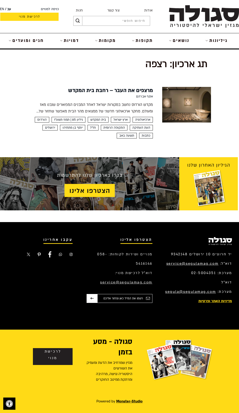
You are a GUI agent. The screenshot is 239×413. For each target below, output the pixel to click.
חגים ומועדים (28, 40)
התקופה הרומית (114, 128)
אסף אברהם (144, 96)
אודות (148, 10)
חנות (79, 10)
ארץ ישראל (120, 120)
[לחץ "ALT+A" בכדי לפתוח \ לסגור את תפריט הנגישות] (9, 404)
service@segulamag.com (192, 263)
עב (9, 9)
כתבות (146, 136)
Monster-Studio (129, 401)
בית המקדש (98, 120)
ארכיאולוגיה (142, 120)
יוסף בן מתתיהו (73, 128)
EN (2, 9)
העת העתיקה (141, 128)
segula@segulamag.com (190, 291)
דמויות (71, 40)
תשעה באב (126, 136)
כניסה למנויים (50, 9)
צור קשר (113, 10)
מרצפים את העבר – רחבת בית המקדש (110, 90)
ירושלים (50, 128)
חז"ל (93, 128)
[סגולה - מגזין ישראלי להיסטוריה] (204, 16)
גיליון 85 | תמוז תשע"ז (68, 120)
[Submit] (77, 20)
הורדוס (42, 120)
